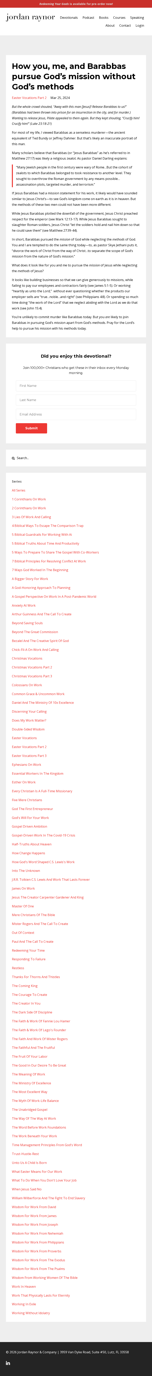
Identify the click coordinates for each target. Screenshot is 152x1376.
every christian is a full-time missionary (42, 791)
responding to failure (29, 959)
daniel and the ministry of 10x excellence (43, 702)
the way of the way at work (34, 1118)
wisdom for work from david (34, 1207)
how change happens (28, 853)
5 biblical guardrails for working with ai (42, 534)
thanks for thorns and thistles (36, 977)
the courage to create (29, 995)
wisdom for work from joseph (35, 1224)
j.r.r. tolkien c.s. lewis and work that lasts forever (51, 879)
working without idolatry (31, 1313)
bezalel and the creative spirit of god (40, 641)
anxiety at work (24, 605)
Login (140, 25)
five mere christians (27, 800)
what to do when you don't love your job (44, 1180)
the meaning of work (28, 1074)
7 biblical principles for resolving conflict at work (49, 561)
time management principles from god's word (47, 1145)
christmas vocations (27, 658)
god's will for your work (30, 818)
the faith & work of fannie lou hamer (41, 1021)
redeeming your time (28, 950)
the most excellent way (29, 1092)
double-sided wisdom (28, 729)
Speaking (137, 17)
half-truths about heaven (31, 844)
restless (18, 968)
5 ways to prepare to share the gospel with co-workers (55, 552)
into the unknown (26, 870)
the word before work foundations (39, 1127)
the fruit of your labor (30, 1056)
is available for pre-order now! (76, 4)
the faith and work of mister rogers (40, 1039)
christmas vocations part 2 (32, 667)
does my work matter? (29, 720)
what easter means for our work (37, 1171)
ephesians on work (26, 764)
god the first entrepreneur (32, 809)
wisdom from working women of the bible (45, 1277)
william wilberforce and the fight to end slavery (48, 1198)
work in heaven (24, 1286)
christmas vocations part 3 (32, 676)
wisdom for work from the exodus (38, 1260)
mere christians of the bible (33, 915)
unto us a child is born (29, 1163)
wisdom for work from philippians (38, 1242)
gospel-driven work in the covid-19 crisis (43, 835)
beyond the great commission (35, 632)
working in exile (24, 1304)
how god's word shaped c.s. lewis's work (43, 862)
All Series (18, 490)
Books (103, 17)
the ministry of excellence (31, 1083)
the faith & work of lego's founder (39, 1030)
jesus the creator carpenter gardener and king (48, 897)
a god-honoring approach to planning (41, 588)
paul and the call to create (32, 941)
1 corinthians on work (29, 499)
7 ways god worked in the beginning (40, 570)
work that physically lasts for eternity (41, 1295)
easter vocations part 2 (29, 98)
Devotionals (69, 17)
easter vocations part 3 (29, 756)
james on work (23, 888)
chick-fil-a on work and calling (35, 650)
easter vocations (24, 738)
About (110, 25)
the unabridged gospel (29, 1109)
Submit (31, 428)
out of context (23, 932)
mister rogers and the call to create (40, 924)
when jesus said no (27, 1189)
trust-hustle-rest (25, 1154)
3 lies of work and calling (31, 517)
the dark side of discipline (32, 1012)
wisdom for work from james (34, 1216)
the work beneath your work (34, 1136)
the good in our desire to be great (39, 1065)
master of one (23, 906)
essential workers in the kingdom (37, 773)
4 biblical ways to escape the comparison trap (48, 526)
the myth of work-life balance (35, 1101)
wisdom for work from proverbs (36, 1251)
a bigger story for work (30, 579)
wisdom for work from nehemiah (37, 1233)
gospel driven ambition (29, 826)
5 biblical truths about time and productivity (45, 543)
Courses (119, 17)
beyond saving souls (27, 623)
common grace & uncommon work (38, 694)
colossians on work (27, 685)
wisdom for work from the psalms (38, 1269)
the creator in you (26, 1003)
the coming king (25, 986)
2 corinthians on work (29, 508)
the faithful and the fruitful (33, 1047)
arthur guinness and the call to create (41, 614)
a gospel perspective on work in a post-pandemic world (54, 596)
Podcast (88, 17)
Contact (125, 25)
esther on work (24, 782)
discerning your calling (29, 711)
